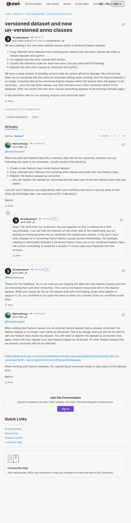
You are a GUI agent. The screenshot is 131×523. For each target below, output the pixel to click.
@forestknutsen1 (15, 151)
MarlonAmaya (20, 143)
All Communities (13, 428)
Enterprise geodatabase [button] (16, 117)
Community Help (13, 442)
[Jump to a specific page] (123, 135)
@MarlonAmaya (14, 277)
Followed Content (14, 437)
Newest (18, 136)
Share (9, 101)
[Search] (108, 4)
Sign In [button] (65, 408)
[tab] (11, 126)
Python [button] (35, 117)
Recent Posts (12, 433)
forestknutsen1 (20, 37)
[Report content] (123, 24)
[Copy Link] (63, 40)
